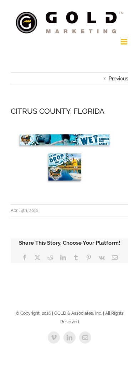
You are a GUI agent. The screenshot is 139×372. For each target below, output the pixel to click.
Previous (118, 78)
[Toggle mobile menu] (124, 42)
